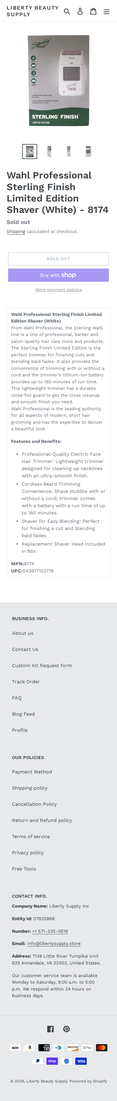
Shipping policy (29, 788)
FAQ (17, 698)
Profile (20, 730)
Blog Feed (23, 714)
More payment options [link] (58, 289)
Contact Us (25, 649)
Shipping (16, 231)
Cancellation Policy (34, 804)
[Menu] (106, 11)
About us (22, 633)
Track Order (26, 681)
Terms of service (31, 836)
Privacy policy (28, 852)
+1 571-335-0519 (50, 931)
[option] (30, 151)
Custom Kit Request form (42, 665)
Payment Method (32, 772)
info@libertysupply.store (54, 943)
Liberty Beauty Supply (32, 10)
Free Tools (24, 869)
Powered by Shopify (88, 1081)
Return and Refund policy (42, 820)
